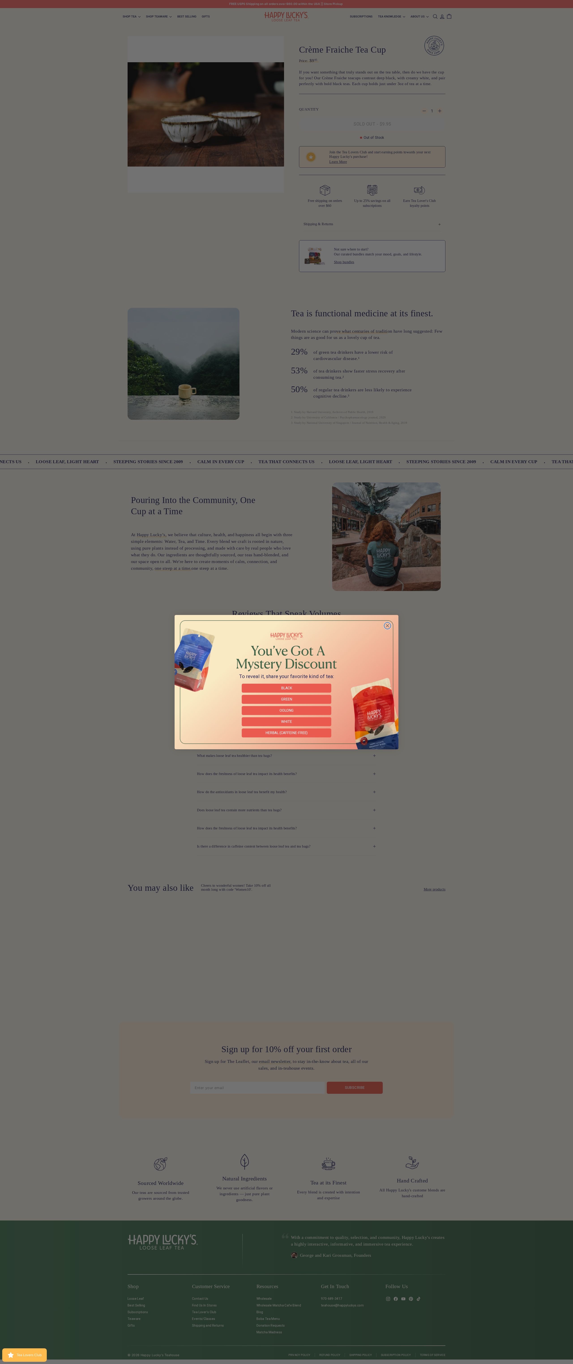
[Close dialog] (387, 625)
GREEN (286, 699)
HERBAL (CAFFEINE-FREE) (286, 733)
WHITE (286, 721)
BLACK (286, 688)
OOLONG (286, 710)
